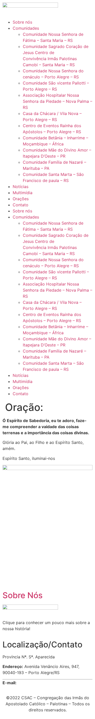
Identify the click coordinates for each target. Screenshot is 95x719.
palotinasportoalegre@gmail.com (50, 682)
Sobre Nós (23, 595)
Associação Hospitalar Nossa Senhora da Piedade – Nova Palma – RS (57, 101)
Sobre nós (22, 22)
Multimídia (22, 192)
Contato (20, 204)
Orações (21, 198)
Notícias (20, 186)
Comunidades (26, 28)
